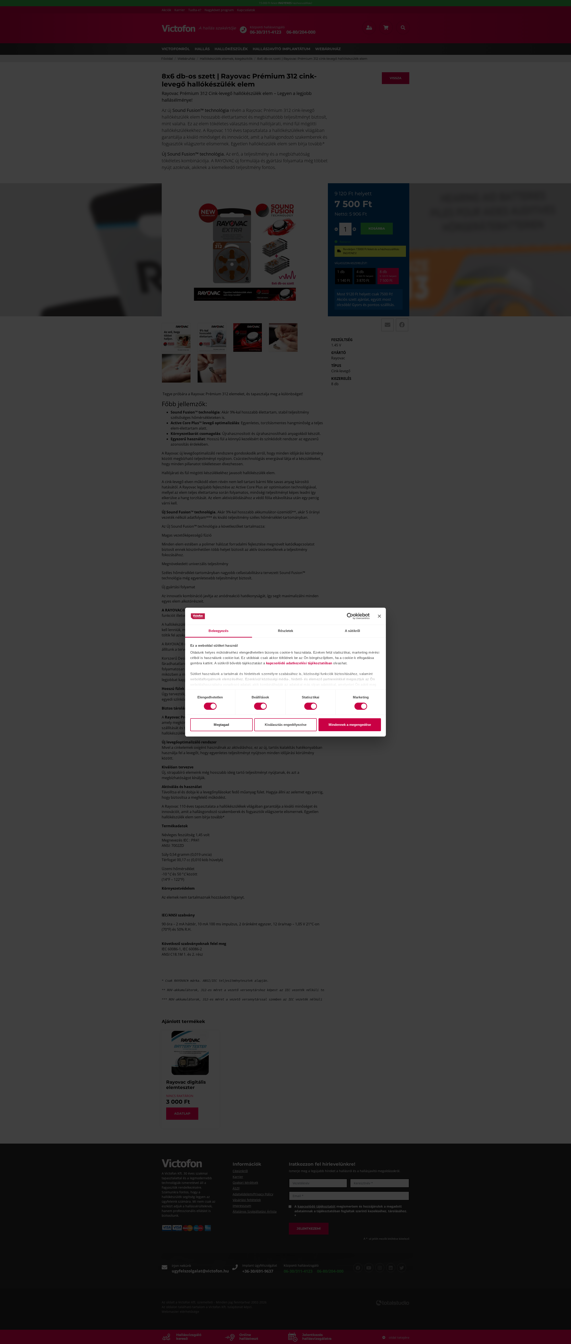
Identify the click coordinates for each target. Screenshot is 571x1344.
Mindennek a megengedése (350, 725)
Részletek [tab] (285, 631)
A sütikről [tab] (352, 631)
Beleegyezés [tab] (218, 631)
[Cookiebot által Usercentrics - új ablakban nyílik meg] (350, 616)
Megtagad (221, 725)
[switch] (260, 706)
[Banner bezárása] (379, 616)
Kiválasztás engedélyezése (285, 725)
